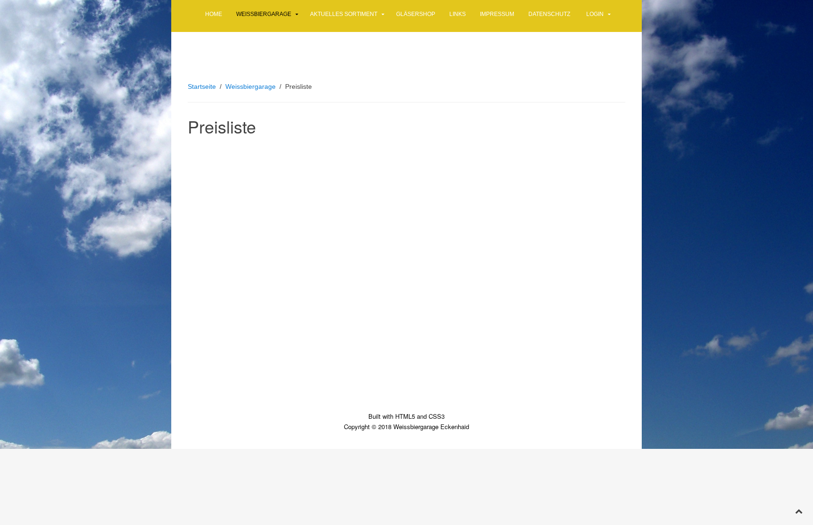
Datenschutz (549, 14)
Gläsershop (415, 14)
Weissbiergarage (263, 14)
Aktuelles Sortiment (343, 14)
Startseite (202, 86)
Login (595, 14)
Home (213, 14)
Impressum (497, 14)
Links (457, 14)
